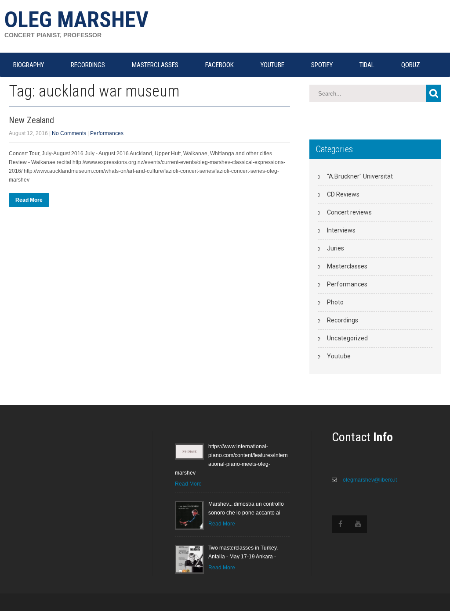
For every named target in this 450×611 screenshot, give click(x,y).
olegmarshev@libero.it (369, 480)
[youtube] (358, 524)
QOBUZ (410, 65)
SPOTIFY (322, 65)
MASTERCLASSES (155, 65)
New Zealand (31, 120)
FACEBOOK (219, 65)
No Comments (69, 133)
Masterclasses (347, 266)
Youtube (339, 356)
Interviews (341, 230)
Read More (29, 200)
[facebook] (340, 524)
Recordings (342, 320)
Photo (335, 302)
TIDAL (366, 65)
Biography (28, 65)
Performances (106, 133)
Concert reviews (349, 212)
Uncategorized (347, 338)
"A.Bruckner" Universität (360, 176)
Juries (335, 248)
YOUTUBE (272, 65)
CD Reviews (343, 194)
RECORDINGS (88, 65)
